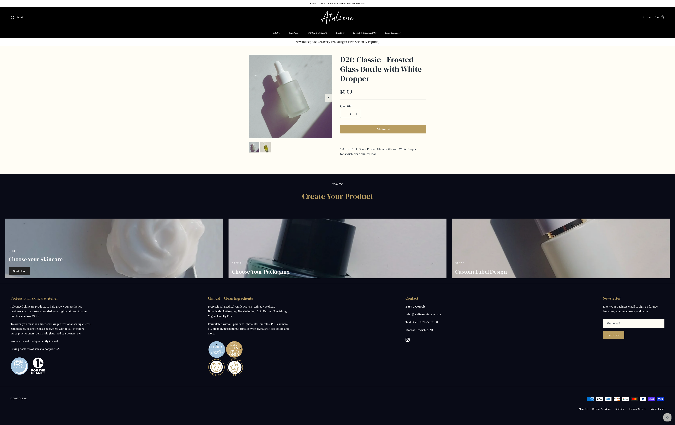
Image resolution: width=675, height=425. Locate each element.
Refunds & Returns (601, 409)
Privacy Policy (657, 409)
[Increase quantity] (357, 114)
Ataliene (23, 398)
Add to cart (383, 129)
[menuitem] (278, 33)
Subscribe (614, 335)
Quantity (346, 106)
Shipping (619, 409)
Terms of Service (637, 409)
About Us (583, 409)
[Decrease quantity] (343, 114)
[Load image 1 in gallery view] (290, 96)
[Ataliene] (337, 17)
